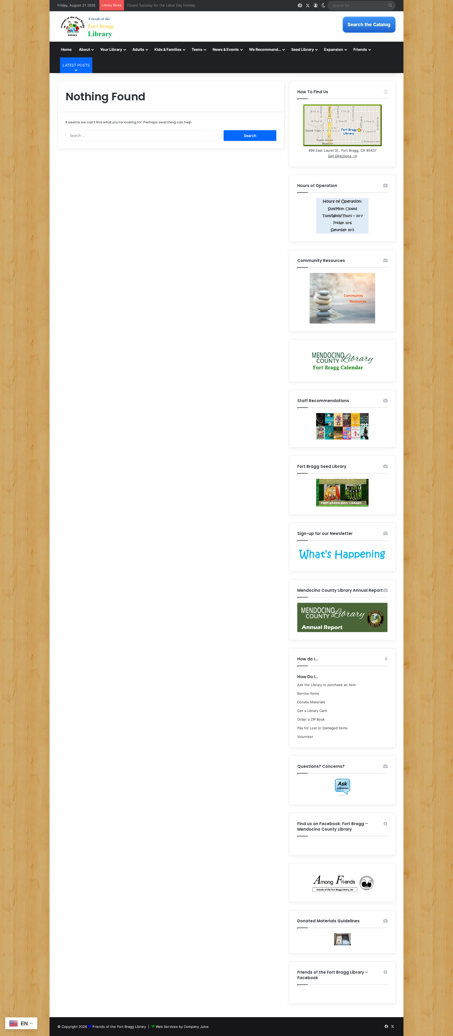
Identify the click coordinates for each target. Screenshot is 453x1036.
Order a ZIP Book (311, 719)
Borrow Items (308, 693)
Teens (197, 49)
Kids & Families (167, 49)
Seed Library (302, 49)
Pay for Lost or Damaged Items (322, 728)
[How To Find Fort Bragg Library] (342, 145)
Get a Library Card (312, 711)
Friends (360, 49)
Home (66, 49)
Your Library (111, 49)
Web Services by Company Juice (182, 1026)
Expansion (333, 49)
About (84, 49)
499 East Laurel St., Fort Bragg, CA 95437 (342, 150)
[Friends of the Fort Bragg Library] (87, 26)
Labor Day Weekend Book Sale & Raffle (158, 5)
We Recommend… (265, 49)
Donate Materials (311, 702)
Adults (138, 49)
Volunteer (305, 736)
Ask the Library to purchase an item (326, 685)
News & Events (226, 49)
